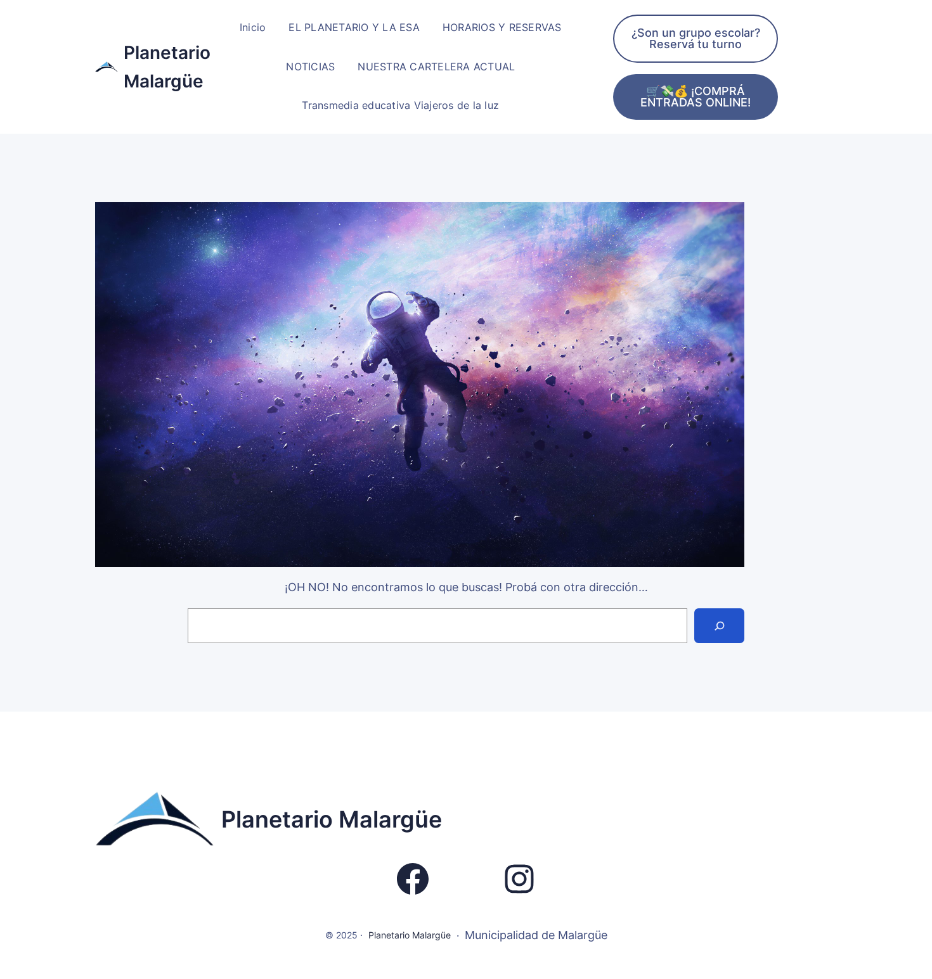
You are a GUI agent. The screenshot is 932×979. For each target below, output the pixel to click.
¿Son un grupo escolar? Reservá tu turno (695, 38)
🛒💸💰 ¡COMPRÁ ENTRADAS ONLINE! (695, 96)
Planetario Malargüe (331, 819)
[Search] (719, 625)
